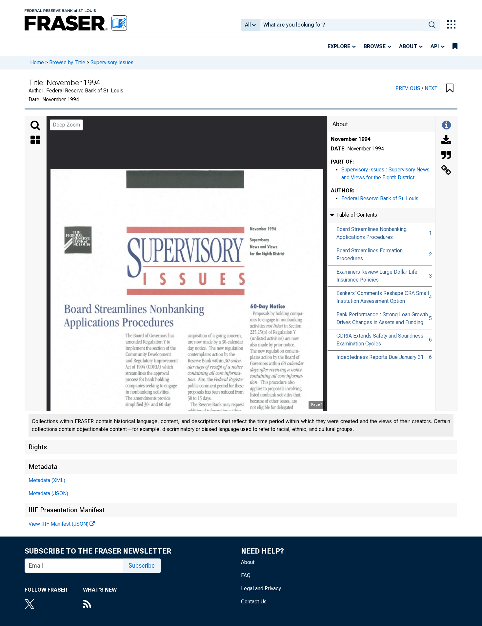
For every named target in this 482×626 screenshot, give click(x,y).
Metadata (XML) (47, 480)
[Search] (35, 125)
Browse (375, 46)
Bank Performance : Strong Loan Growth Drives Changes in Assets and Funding (382, 318)
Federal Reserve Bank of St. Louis (379, 198)
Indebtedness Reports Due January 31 (380, 357)
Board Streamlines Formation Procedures (369, 254)
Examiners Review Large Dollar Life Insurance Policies (376, 276)
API (435, 46)
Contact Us (254, 601)
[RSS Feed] (100, 604)
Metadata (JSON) (48, 493)
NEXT (431, 88)
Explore (339, 46)
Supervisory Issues (111, 62)
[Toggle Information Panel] (446, 125)
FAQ (246, 575)
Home (37, 62)
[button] (449, 88)
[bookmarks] (454, 46)
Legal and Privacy (261, 588)
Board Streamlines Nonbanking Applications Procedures (371, 233)
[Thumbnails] (35, 141)
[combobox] (342, 25)
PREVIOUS (408, 88)
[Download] (446, 141)
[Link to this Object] (446, 171)
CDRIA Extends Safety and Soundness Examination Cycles (379, 340)
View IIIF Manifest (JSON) (59, 524)
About (408, 46)
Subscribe (142, 565)
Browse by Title (67, 62)
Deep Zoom (66, 125)
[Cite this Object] (446, 156)
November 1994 (350, 139)
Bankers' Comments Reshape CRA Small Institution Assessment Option (382, 297)
